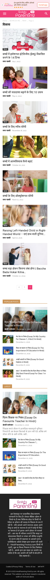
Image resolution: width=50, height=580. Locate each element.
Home (5, 21)
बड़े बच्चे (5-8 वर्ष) (15, 21)
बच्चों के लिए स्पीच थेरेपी (14, 126)
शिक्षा (4, 413)
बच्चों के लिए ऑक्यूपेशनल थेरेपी (18, 195)
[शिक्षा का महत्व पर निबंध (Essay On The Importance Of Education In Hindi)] (8, 351)
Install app (43, 5)
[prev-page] (19, 287)
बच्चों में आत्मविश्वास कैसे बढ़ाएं (17, 161)
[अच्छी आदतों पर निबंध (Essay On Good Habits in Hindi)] (8, 362)
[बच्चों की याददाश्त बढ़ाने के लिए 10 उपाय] (25, 78)
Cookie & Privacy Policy (14, 567)
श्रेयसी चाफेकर (10, 329)
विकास (24, 21)
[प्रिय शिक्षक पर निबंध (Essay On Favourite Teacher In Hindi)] (25, 319)
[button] (4, 13)
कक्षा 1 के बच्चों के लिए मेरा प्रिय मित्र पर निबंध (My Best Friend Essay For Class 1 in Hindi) (31, 373)
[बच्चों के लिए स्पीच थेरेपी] (25, 112)
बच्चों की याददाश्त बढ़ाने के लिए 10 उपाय (23, 92)
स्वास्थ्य (5, 191)
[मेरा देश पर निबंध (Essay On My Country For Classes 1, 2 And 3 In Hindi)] (8, 339)
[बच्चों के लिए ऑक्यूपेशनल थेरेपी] (25, 181)
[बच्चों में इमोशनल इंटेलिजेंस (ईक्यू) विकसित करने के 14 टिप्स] (25, 39)
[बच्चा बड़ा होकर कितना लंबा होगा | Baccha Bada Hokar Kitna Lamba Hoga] (25, 254)
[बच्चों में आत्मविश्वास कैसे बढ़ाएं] (25, 147)
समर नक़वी (7, 61)
